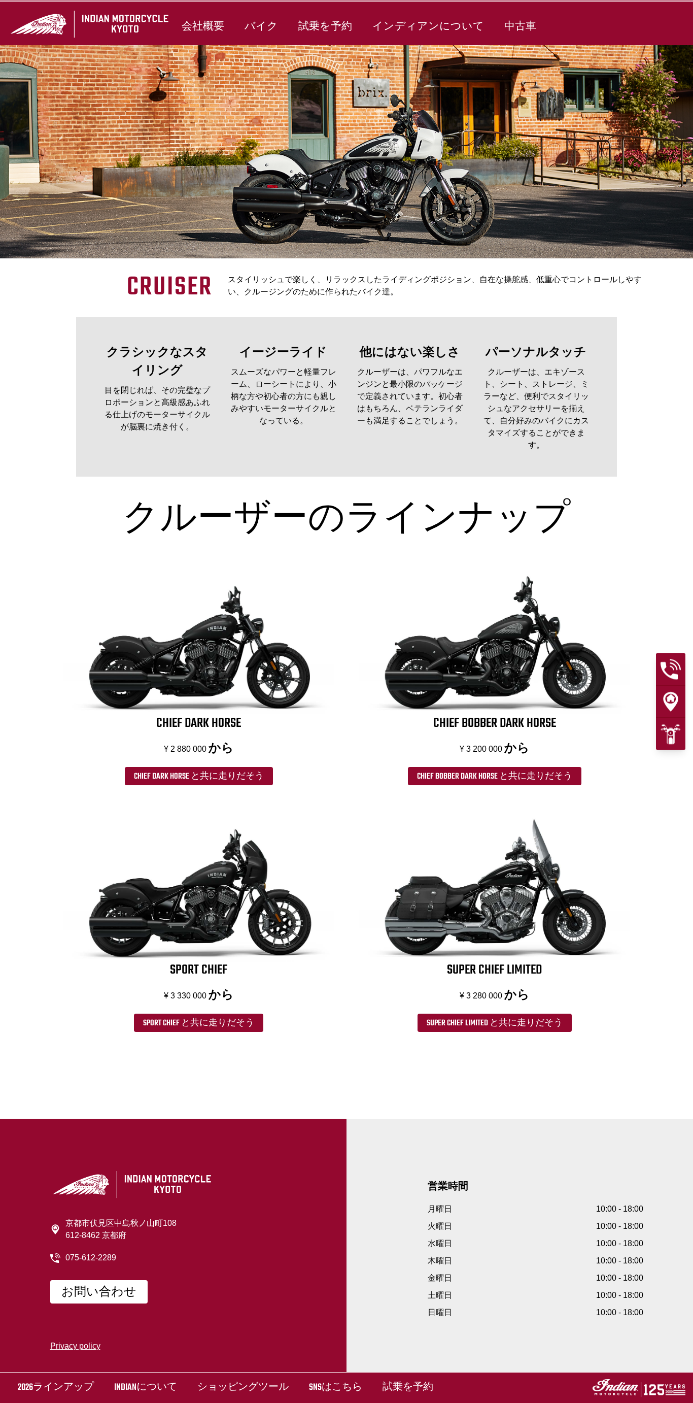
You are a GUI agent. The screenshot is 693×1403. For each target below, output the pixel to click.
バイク (261, 26)
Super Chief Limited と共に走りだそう (495, 1023)
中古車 (520, 26)
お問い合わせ (98, 1292)
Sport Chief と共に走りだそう (198, 1023)
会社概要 (203, 26)
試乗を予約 (325, 26)
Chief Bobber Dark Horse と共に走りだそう (494, 776)
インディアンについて (428, 26)
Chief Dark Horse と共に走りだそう (199, 776)
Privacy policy (75, 1346)
